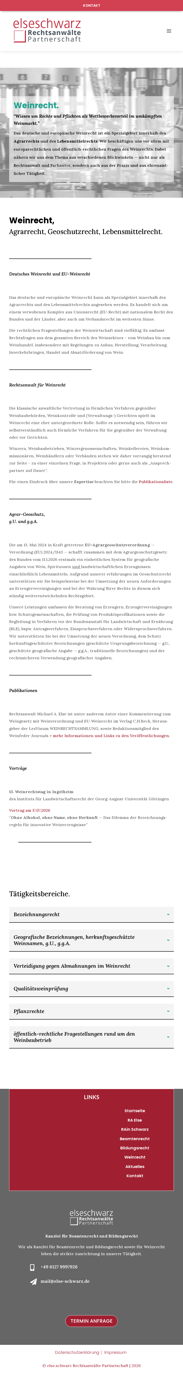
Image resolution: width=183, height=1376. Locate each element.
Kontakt (91, 5)
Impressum (115, 1352)
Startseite (135, 1110)
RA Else (135, 1120)
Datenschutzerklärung (77, 1352)
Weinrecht (135, 1157)
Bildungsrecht (134, 1148)
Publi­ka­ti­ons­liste (156, 481)
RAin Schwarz (135, 1129)
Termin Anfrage (91, 1320)
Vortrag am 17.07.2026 (29, 810)
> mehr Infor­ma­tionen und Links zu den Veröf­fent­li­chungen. (109, 735)
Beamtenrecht (135, 1139)
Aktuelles (134, 1166)
